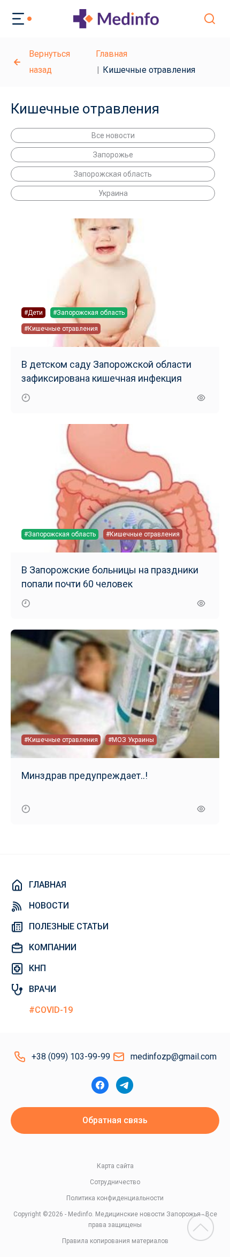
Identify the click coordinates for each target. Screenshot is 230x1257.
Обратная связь (115, 1120)
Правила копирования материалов (115, 1241)
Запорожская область (113, 174)
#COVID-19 (51, 1010)
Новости (49, 905)
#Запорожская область (89, 312)
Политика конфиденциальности (115, 1198)
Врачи (42, 989)
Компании (52, 947)
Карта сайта (115, 1166)
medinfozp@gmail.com (174, 1056)
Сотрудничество (115, 1182)
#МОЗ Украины (131, 740)
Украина (113, 193)
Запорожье (113, 154)
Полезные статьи (69, 926)
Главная (111, 54)
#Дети (33, 312)
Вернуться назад (49, 62)
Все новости (113, 135)
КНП (37, 968)
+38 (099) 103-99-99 (71, 1056)
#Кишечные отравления (61, 328)
